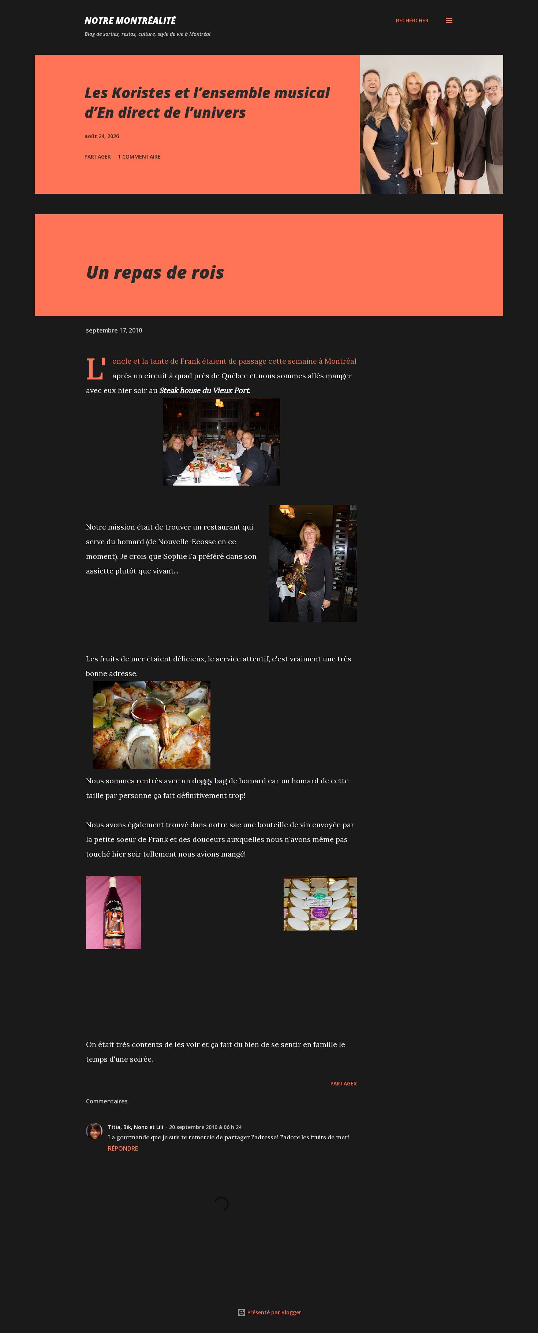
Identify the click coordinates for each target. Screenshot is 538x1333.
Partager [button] (98, 156)
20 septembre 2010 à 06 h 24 (205, 1127)
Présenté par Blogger (273, 1312)
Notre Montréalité (130, 20)
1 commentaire (139, 156)
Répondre (123, 1148)
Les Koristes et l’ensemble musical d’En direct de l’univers (207, 102)
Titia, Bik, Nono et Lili (135, 1127)
